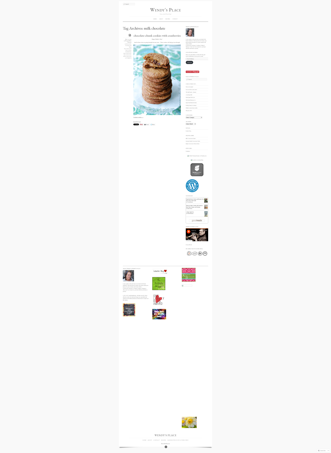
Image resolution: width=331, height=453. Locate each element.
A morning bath (189, 94)
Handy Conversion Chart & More (192, 143)
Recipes (168, 19)
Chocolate (128, 44)
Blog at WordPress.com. (165, 443)
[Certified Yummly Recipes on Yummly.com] (196, 155)
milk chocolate (127, 55)
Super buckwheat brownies (191, 102)
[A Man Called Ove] (206, 216)
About (161, 19)
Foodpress (188, 151)
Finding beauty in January (191, 105)
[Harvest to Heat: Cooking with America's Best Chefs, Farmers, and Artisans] (206, 208)
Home (155, 19)
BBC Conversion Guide (190, 138)
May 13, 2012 (128, 39)
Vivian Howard (190, 202)
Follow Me (189, 62)
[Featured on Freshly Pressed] (192, 191)
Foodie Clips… (189, 131)
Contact (175, 19)
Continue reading (138, 117)
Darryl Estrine (189, 208)
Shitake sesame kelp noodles (191, 108)
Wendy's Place (165, 10)
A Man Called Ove (190, 212)
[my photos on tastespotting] (197, 160)
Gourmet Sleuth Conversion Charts (193, 141)
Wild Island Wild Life (190, 97)
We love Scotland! (189, 87)
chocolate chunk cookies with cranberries (157, 35)
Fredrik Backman (190, 213)
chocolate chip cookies (128, 49)
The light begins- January (191, 92)
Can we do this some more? (191, 89)
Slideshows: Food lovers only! (177, 440)
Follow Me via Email (191, 52)
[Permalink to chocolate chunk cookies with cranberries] (130, 35)
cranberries (128, 52)
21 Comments (128, 58)
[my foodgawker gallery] (196, 175)
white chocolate (127, 56)
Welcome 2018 (189, 110)
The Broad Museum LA (190, 100)
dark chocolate (127, 53)
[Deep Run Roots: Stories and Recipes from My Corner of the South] (206, 202)
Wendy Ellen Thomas (128, 41)
